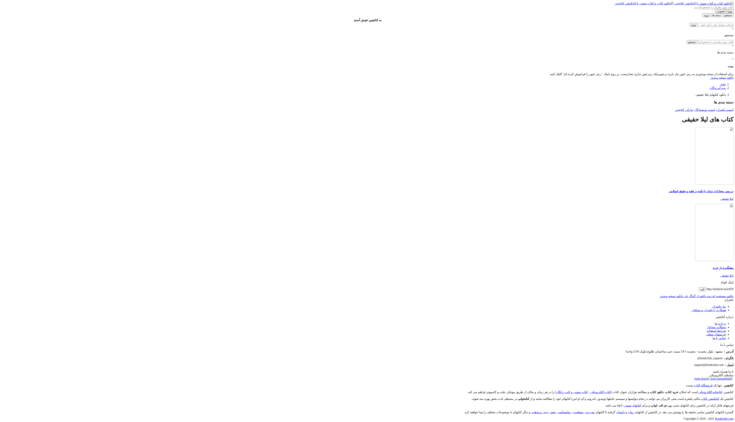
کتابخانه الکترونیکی (710, 392)
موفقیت (578, 412)
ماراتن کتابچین (684, 109)
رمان (631, 412)
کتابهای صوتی (632, 405)
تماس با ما (719, 338)
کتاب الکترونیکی (600, 392)
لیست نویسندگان (704, 109)
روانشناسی (564, 412)
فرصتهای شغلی (716, 334)
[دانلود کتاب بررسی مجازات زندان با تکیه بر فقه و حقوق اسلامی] (714, 183)
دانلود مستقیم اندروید (719, 296)
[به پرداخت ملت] (702, 378)
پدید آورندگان (718, 88)
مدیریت (590, 412)
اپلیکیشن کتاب (710, 398)
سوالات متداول (716, 327)
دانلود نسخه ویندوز (721, 77)
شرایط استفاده (716, 330)
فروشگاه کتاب (703, 385)
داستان (620, 412)
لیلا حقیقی (726, 198)
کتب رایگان (563, 392)
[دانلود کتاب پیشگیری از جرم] (714, 260)
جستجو (692, 42)
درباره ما (720, 323)
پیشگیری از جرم (723, 267)
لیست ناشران (724, 109)
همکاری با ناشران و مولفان (709, 310)
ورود (693, 24)
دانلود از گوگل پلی (694, 296)
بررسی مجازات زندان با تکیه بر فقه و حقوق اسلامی (701, 191)
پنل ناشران (719, 306)
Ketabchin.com (724, 418)
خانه (723, 84)
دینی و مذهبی (539, 412)
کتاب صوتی (580, 392)
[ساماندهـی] (721, 378)
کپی (702, 289)
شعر (552, 412)
